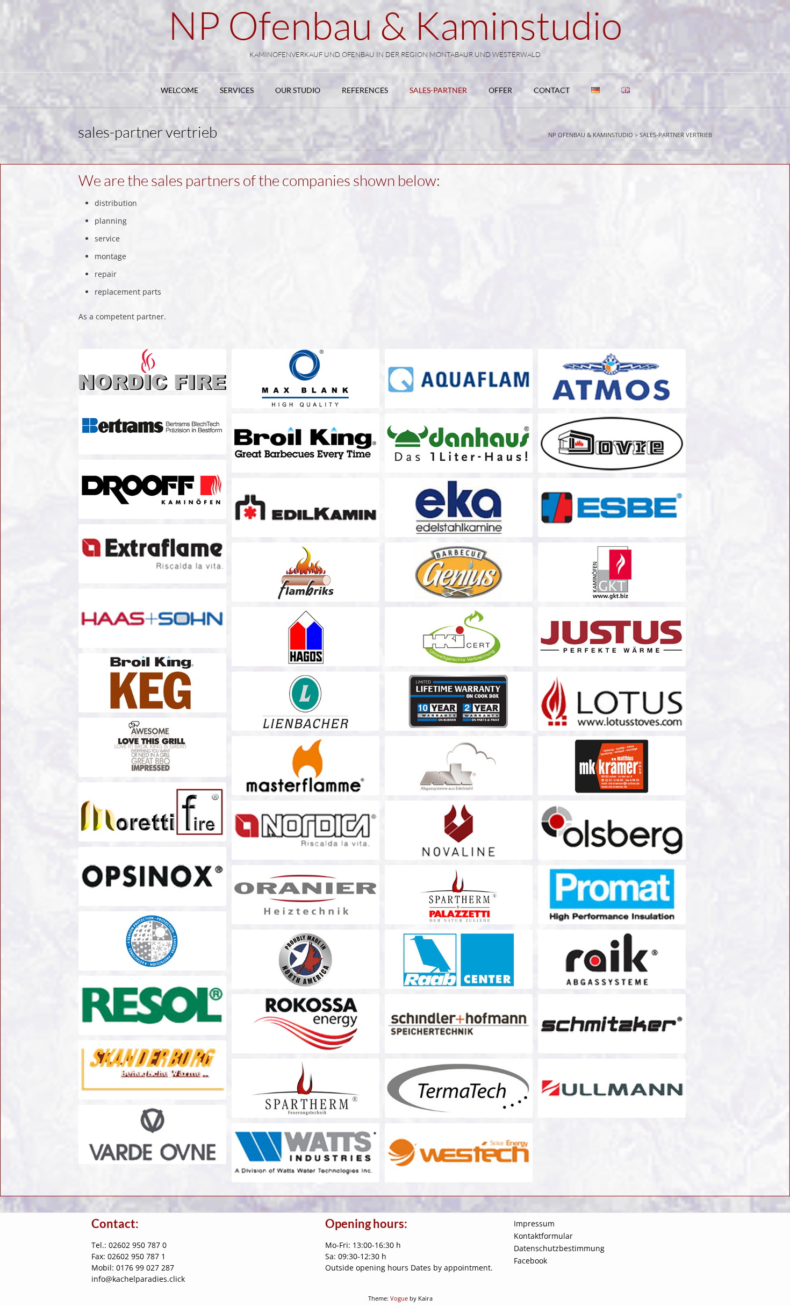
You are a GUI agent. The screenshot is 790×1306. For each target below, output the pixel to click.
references (365, 90)
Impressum (534, 1223)
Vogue (399, 1298)
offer (500, 90)
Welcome (179, 90)
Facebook (530, 1260)
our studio (297, 90)
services (237, 90)
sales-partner (438, 90)
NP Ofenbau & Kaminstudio (395, 24)
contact (552, 90)
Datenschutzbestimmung (559, 1248)
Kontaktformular (543, 1236)
